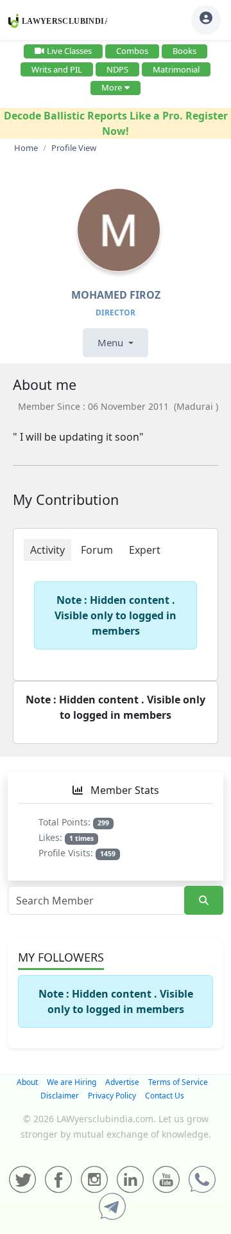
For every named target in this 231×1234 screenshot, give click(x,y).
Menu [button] (112, 342)
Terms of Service (178, 1082)
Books (184, 51)
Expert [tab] (144, 550)
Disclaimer (59, 1095)
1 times (81, 838)
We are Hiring (71, 1082)
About (27, 1082)
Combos (132, 51)
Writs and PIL (56, 69)
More (111, 87)
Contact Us (164, 1095)
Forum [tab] (97, 550)
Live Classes (69, 51)
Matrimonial (176, 69)
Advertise (122, 1082)
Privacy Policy (112, 1095)
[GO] (203, 900)
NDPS (117, 69)
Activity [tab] (47, 550)
